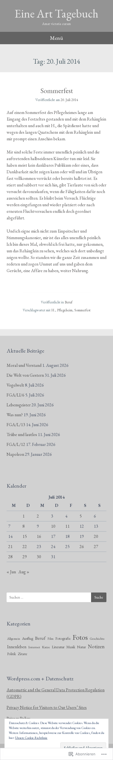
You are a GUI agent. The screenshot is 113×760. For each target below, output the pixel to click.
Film (50, 638)
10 (53, 526)
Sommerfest (56, 90)
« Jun (11, 572)
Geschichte (97, 638)
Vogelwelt (15, 385)
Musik (70, 646)
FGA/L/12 (16, 444)
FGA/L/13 (16, 425)
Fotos (80, 637)
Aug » (23, 572)
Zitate (22, 653)
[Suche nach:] (56, 597)
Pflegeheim (64, 310)
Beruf (68, 302)
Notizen (96, 646)
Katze (46, 647)
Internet (34, 647)
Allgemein (13, 638)
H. (53, 310)
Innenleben (16, 647)
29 (24, 557)
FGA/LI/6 (15, 395)
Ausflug (27, 638)
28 (10, 557)
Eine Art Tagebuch (56, 13)
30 (39, 557)
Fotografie (63, 638)
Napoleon (15, 454)
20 (96, 536)
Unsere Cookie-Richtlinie (31, 738)
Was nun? (15, 415)
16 (39, 536)
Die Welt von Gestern (25, 375)
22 (24, 546)
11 (67, 526)
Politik (11, 654)
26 (82, 546)
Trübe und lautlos (22, 434)
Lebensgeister (19, 405)
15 (24, 536)
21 (10, 546)
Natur (81, 646)
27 (96, 546)
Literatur (58, 646)
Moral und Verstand (24, 365)
